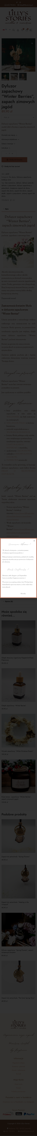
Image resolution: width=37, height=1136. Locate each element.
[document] (18, 568)
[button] (34, 541)
